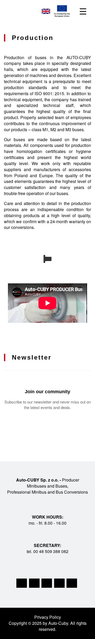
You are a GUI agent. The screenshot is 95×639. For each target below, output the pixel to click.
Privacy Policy (47, 617)
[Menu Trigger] (83, 11)
